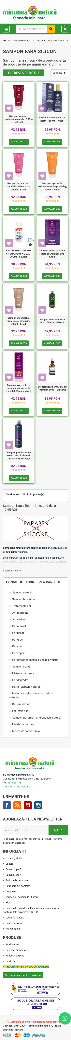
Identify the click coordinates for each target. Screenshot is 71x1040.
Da (60, 830)
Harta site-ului (13, 928)
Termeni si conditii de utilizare (22, 897)
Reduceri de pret (15, 955)
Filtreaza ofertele (23, 73)
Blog (8, 902)
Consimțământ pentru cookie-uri (23, 975)
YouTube (28, 805)
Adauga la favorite (9, 108)
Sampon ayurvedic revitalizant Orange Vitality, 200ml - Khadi (52, 186)
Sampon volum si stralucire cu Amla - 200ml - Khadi (18, 119)
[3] (19, 133)
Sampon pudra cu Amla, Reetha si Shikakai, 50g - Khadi (52, 253)
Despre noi (12, 891)
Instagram (38, 805)
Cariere (9, 863)
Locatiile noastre (15, 917)
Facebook (7, 805)
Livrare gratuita (14, 858)
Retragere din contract (18, 885)
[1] (13, 133)
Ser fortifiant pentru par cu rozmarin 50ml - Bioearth (52, 388)
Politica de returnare (17, 880)
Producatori (12, 961)
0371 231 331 (14, 782)
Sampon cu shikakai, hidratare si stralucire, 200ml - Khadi (19, 321)
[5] (24, 133)
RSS (17, 805)
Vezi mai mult (12, 570)
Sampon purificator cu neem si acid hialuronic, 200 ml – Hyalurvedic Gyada (19, 455)
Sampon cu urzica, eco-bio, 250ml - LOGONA (52, 321)
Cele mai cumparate (17, 950)
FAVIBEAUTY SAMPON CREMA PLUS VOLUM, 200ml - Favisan (18, 253)
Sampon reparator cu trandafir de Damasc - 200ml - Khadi (18, 186)
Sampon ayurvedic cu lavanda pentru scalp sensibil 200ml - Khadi (18, 388)
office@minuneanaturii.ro (17, 786)
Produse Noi (12, 944)
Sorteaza (57, 72)
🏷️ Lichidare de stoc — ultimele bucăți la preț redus (35, 1021)
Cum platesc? (13, 874)
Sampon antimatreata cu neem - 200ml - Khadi (52, 119)
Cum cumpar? (13, 869)
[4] (22, 133)
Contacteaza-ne (14, 923)
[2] (16, 133)
